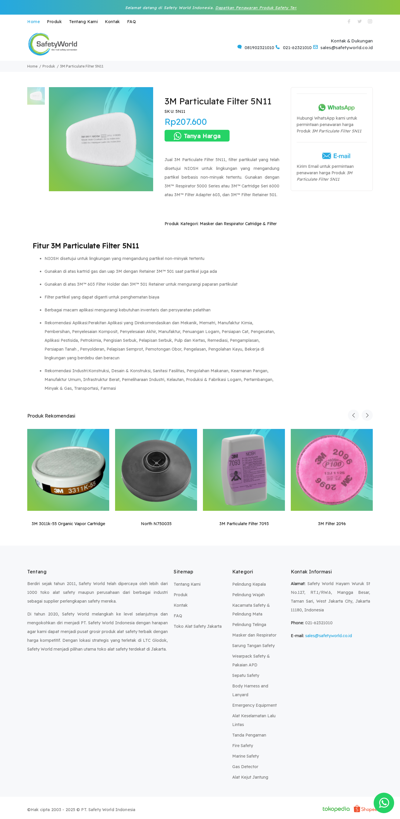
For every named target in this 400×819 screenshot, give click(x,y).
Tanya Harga (202, 135)
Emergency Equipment (254, 705)
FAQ (131, 21)
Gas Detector (245, 766)
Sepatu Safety (245, 675)
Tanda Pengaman (249, 735)
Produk (54, 21)
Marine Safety (245, 756)
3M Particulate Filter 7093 (244, 523)
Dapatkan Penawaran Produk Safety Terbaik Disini (239, 7)
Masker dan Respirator (222, 223)
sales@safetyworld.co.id (328, 635)
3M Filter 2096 (332, 523)
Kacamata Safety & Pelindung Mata (251, 610)
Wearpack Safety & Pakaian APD (251, 661)
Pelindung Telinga (249, 624)
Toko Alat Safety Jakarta (198, 626)
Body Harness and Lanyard (250, 690)
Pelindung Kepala (249, 584)
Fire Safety (242, 745)
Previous (353, 415)
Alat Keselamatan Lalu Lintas (254, 720)
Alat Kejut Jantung (250, 777)
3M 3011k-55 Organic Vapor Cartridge (68, 523)
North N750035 (156, 523)
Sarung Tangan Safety (253, 645)
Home (33, 21)
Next (367, 415)
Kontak (112, 21)
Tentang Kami (83, 21)
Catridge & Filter (261, 223)
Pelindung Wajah (248, 594)
